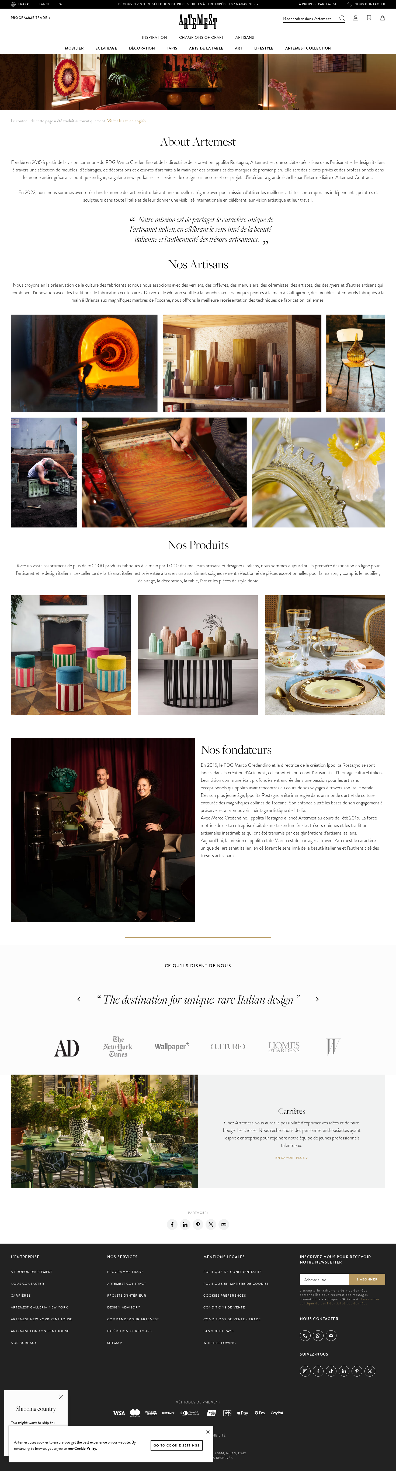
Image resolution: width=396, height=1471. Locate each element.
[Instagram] (305, 1371)
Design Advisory (123, 1307)
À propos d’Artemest (318, 4)
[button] (78, 999)
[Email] (224, 1224)
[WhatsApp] (318, 1336)
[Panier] (382, 17)
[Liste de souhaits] (369, 17)
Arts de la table (206, 48)
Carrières (21, 1295)
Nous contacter (370, 4)
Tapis (172, 48)
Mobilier (74, 48)
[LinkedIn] (344, 1371)
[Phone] (305, 1336)
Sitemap (114, 1342)
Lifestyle (263, 48)
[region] (111, 1444)
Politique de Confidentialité (232, 1271)
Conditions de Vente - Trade (232, 1319)
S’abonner (367, 1279)
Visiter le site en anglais (126, 121)
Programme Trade (29, 18)
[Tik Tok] (331, 1371)
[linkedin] (185, 1224)
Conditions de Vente (224, 1307)
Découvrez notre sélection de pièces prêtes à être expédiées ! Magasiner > (188, 4)
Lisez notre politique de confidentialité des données (340, 1301)
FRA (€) (24, 4)
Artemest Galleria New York (39, 1307)
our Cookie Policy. (82, 1448)
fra (50, 4)
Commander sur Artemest (133, 1319)
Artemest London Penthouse (40, 1331)
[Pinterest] (198, 1224)
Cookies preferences (224, 1295)
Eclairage (106, 48)
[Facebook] (172, 1224)
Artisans (244, 37)
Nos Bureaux (24, 1342)
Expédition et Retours (129, 1331)
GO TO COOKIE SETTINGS (177, 1445)
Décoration (142, 48)
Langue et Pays (218, 1331)
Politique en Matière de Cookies (236, 1283)
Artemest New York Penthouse (41, 1319)
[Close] (208, 1432)
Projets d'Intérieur (127, 1295)
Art (238, 48)
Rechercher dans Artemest (307, 18)
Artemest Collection (308, 48)
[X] (211, 1224)
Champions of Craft (201, 37)
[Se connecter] (355, 17)
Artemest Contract (126, 1283)
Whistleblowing (219, 1342)
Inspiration (154, 37)
